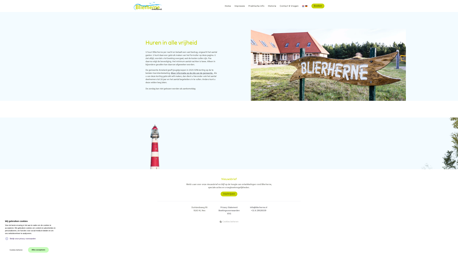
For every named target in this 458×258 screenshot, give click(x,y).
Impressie (239, 6)
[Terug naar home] (148, 6)
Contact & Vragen (289, 6)
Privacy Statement (229, 207)
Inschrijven (229, 194)
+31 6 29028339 (258, 210)
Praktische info (256, 6)
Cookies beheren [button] (16, 250)
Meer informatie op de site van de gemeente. (192, 73)
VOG (229, 213)
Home (228, 6)
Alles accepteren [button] (38, 250)
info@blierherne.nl (258, 207)
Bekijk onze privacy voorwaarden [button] (23, 239)
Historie (272, 6)
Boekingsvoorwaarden (229, 210)
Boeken (318, 6)
